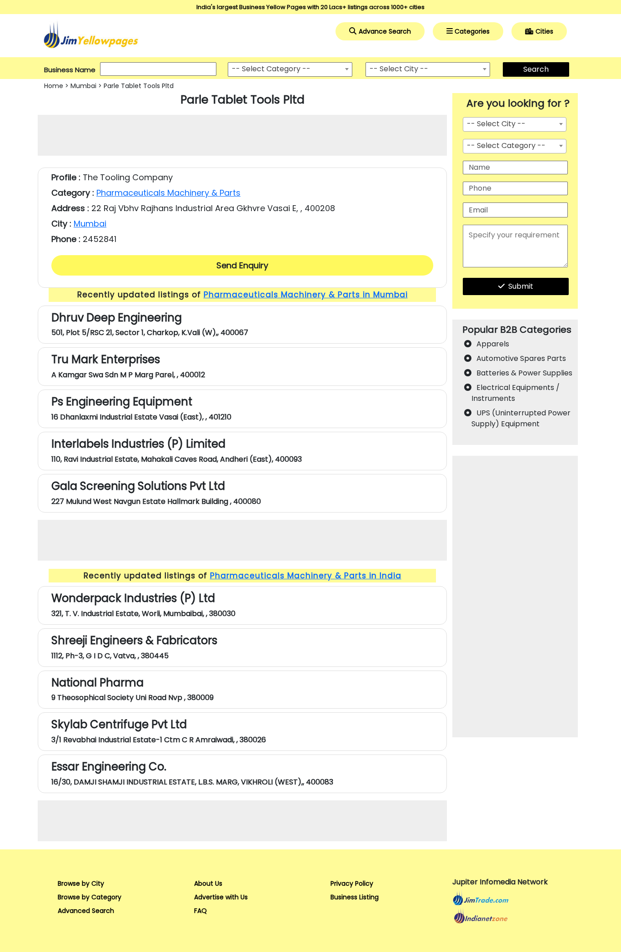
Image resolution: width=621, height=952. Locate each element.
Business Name (69, 69)
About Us (208, 883)
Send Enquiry (242, 265)
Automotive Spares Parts (521, 358)
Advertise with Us (221, 897)
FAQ (200, 910)
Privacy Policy (352, 883)
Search (536, 69)
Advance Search (385, 31)
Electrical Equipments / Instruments (515, 393)
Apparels (492, 344)
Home (53, 85)
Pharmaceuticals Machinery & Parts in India (305, 575)
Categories (472, 31)
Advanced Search (86, 910)
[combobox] (290, 69)
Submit (520, 286)
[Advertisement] (242, 135)
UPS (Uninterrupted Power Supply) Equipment (521, 418)
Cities (544, 31)
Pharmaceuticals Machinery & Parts (168, 192)
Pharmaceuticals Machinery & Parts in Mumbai (306, 294)
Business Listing (355, 897)
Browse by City (81, 883)
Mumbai (83, 85)
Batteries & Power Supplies (524, 373)
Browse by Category (89, 897)
